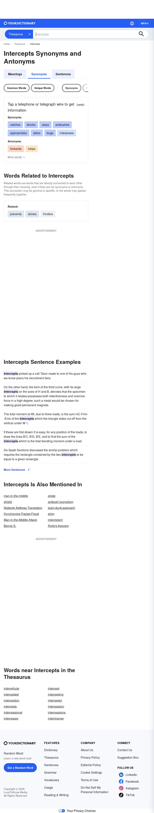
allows (32, 214)
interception (11, 700)
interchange (56, 718)
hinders (48, 214)
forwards (16, 148)
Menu (145, 23)
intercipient (55, 520)
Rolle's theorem (58, 526)
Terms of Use (89, 780)
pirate (51, 496)
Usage (48, 787)
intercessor (11, 718)
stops (45, 124)
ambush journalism (60, 502)
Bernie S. (10, 526)
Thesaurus (16, 34)
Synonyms (39, 74)
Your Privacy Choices (81, 810)
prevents (16, 214)
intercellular (11, 688)
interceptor (55, 700)
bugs (50, 133)
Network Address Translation (23, 508)
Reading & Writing (56, 795)
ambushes (62, 124)
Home (7, 43)
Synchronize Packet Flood (21, 514)
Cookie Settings (91, 772)
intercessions (57, 712)
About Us (87, 750)
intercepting (55, 694)
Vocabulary (51, 780)
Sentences (63, 74)
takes (36, 133)
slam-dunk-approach (61, 508)
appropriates (18, 133)
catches (15, 124)
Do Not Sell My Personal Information (94, 789)
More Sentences (14, 470)
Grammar (50, 772)
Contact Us (124, 750)
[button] (132, 23)
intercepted (11, 694)
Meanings (15, 74)
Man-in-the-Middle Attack (20, 520)
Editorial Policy (91, 765)
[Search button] (143, 34)
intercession (56, 706)
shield (8, 502)
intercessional (13, 712)
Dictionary (51, 750)
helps (31, 148)
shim (51, 514)
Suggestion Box (128, 757)
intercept (53, 688)
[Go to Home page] (20, 23)
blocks (31, 124)
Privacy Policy (90, 757)
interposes (67, 133)
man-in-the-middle (16, 496)
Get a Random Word (20, 767)
